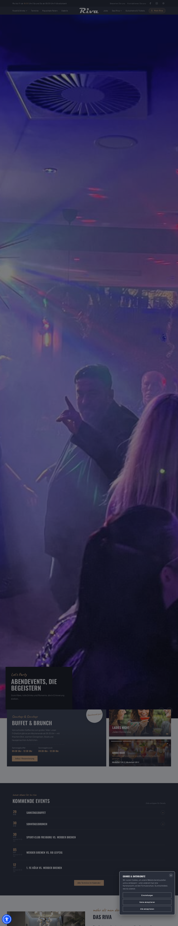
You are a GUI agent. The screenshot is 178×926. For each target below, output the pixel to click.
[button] (7, 919)
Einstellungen (147, 895)
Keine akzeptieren (147, 902)
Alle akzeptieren (147, 909)
